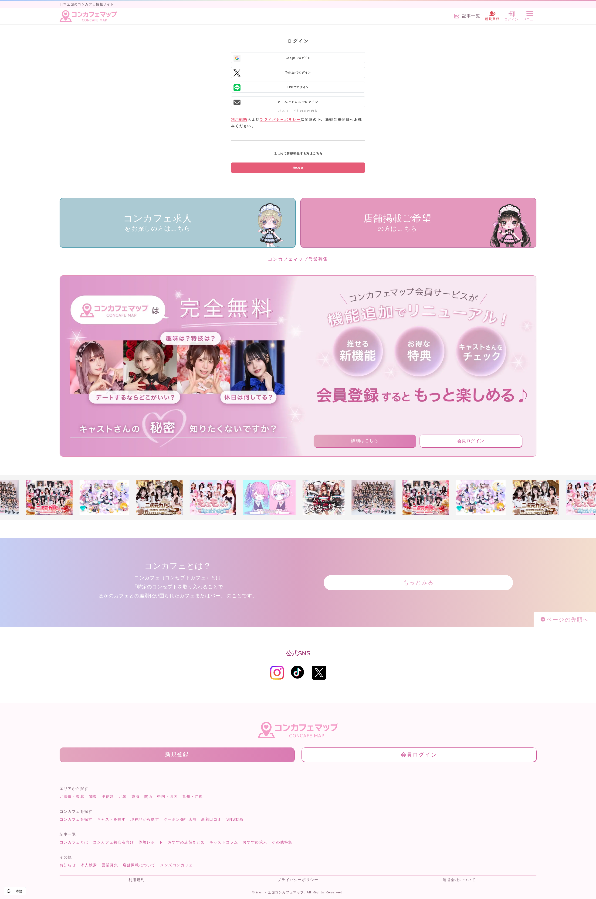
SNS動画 (235, 819)
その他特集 (282, 842)
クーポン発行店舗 (180, 819)
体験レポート (151, 842)
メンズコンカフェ (176, 865)
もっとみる (418, 582)
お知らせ (68, 865)
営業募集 (110, 865)
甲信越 (108, 797)
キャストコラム (223, 842)
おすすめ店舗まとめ (186, 842)
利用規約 (239, 119)
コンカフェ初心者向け (113, 842)
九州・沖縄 (192, 797)
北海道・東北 (72, 797)
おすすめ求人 (255, 842)
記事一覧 (471, 16)
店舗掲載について (139, 865)
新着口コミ (211, 819)
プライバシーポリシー (280, 119)
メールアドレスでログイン (298, 102)
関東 (93, 797)
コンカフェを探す (76, 819)
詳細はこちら (365, 440)
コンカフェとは (74, 842)
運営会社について (459, 880)
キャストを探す (111, 819)
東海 (136, 797)
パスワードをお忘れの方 (298, 110)
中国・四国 (167, 797)
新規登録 (177, 754)
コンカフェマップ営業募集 (298, 259)
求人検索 (89, 865)
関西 (148, 797)
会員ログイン (471, 441)
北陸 (123, 797)
